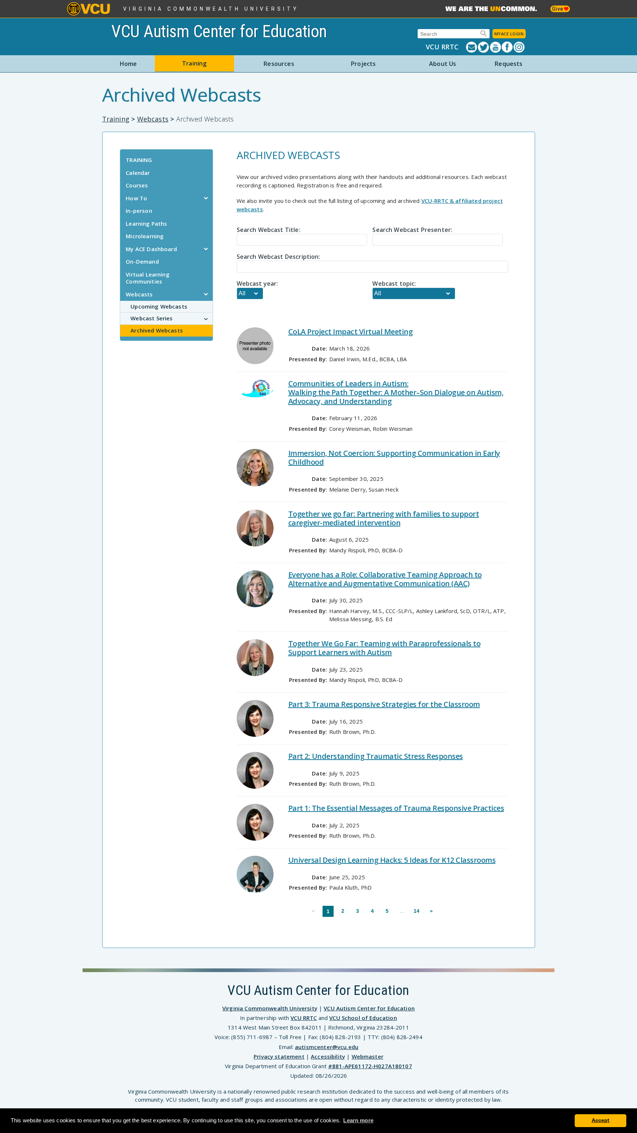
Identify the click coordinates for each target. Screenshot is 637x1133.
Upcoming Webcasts (158, 306)
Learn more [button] (358, 1120)
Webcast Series (151, 318)
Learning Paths (146, 223)
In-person (139, 210)
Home (128, 64)
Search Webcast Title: (268, 230)
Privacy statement (279, 1056)
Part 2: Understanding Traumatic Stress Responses (375, 756)
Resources (279, 64)
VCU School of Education (363, 1017)
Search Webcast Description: (278, 257)
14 (417, 911)
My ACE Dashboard (151, 249)
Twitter (484, 47)
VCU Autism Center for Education (219, 31)
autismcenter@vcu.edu (326, 1047)
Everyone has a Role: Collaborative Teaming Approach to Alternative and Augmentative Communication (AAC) (385, 579)
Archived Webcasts (156, 330)
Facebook (508, 47)
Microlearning (145, 236)
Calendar (138, 172)
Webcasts (152, 119)
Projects (363, 64)
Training (194, 63)
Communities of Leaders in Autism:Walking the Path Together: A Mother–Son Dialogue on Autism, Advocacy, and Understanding (396, 392)
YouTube (496, 47)
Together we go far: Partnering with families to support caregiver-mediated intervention (383, 518)
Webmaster (367, 1056)
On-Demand (142, 261)
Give (558, 9)
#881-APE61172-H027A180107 (370, 1066)
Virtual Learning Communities (147, 278)
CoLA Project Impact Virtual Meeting (350, 332)
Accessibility (328, 1056)
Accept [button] (601, 1120)
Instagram (519, 47)
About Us (442, 64)
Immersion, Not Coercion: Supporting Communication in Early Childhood (394, 457)
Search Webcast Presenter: (412, 230)
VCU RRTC (442, 46)
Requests (508, 64)
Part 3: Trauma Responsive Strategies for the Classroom (384, 704)
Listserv (472, 47)
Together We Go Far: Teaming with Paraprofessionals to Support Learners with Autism (384, 647)
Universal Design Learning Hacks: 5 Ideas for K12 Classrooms (392, 860)
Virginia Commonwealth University (211, 9)
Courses (137, 185)
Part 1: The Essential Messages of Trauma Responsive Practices (396, 808)
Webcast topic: (394, 283)
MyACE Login (509, 33)
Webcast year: (257, 283)
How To (136, 198)
